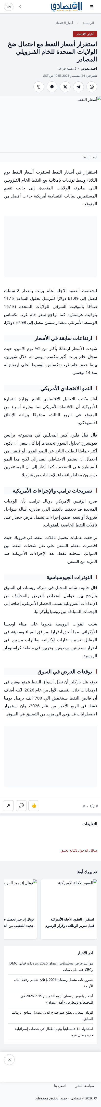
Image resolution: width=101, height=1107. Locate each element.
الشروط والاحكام (81, 1071)
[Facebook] (52, 86)
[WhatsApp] (91, 86)
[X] (65, 86)
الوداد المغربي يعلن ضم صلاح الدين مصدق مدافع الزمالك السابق (52, 1015)
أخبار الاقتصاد (64, 23)
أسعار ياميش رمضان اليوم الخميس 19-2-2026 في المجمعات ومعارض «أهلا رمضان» (56, 999)
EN (9, 6)
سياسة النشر (85, 1085)
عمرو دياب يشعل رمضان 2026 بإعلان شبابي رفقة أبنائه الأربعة (53, 982)
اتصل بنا (60, 1085)
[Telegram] (78, 86)
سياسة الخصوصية (47, 1071)
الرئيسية (88, 23)
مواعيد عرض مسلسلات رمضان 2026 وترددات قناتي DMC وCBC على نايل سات (51, 966)
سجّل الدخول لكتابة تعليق (79, 850)
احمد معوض (89, 68)
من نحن (18, 1071)
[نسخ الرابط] (38, 86)
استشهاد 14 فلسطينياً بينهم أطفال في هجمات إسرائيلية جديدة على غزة (54, 1031)
